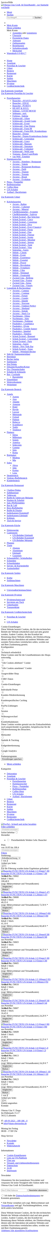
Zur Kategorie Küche (10, 525)
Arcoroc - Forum (20, 295)
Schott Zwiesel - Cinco (22, 219)
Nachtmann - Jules (20, 318)
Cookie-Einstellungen (16, 1155)
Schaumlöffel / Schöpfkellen (19, 558)
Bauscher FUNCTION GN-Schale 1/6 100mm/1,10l (24, 1074)
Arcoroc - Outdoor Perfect (24, 306)
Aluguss (16, 548)
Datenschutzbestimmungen (28, 1195)
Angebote (11, 776)
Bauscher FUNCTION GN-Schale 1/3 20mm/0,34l (24, 1003)
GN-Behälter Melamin (22, 540)
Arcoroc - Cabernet (21, 207)
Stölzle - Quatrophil (21, 275)
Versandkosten (7, 1205)
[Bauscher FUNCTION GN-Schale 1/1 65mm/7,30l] (25, 871)
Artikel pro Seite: (8, 863)
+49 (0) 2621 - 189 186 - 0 (15, 1121)
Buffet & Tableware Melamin (20, 498)
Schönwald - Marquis (22, 144)
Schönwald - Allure (21, 118)
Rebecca (16, 422)
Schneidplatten (13, 563)
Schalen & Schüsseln (16, 372)
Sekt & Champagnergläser (18, 354)
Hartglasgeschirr (14, 159)
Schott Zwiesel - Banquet (23, 336)
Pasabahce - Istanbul (21, 331)
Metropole (17, 414)
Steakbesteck (12, 475)
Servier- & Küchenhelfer (18, 566)
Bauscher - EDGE (20, 103)
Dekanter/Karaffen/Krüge (18, 367)
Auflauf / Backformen (16, 192)
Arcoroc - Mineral (20, 209)
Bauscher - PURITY (21, 106)
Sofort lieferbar (8, 832)
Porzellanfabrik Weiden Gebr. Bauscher (29, 840)
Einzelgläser (12, 379)
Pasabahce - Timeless (21, 334)
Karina (15, 470)
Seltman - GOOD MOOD (24, 111)
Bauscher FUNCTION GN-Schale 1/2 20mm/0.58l (24, 937)
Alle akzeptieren (17, 1230)
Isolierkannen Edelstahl (17, 515)
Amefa (10, 394)
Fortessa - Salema (20, 116)
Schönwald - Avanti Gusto (24, 121)
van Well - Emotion (21, 156)
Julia (14, 468)
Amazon (16, 404)
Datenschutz (12, 1165)
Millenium (17, 437)
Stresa (15, 435)
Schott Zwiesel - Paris (22, 341)
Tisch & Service (14, 520)
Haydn (15, 409)
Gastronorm (12, 533)
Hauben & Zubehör (15, 500)
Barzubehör (17, 377)
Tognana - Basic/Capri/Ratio (25, 154)
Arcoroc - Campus (20, 290)
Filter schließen (8, 826)
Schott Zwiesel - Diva (22, 224)
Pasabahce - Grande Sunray (24, 329)
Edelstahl (16, 553)
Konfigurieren (31, 1230)
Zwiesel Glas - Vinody (22, 285)
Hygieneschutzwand (16, 599)
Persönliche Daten (20, 38)
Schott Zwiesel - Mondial (23, 240)
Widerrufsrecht (13, 1146)
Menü (9, 12)
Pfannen (10, 543)
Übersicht (16, 35)
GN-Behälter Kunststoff (23, 538)
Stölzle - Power (19, 262)
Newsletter (11, 1140)
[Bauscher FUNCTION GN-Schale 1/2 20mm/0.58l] (25, 934)
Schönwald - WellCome (23, 151)
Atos (14, 399)
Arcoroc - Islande (20, 301)
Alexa (15, 465)
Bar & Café (12, 505)
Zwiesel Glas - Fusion (22, 280)
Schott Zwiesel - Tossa (22, 349)
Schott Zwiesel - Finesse (23, 235)
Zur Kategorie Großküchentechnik (16, 612)
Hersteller (5, 835)
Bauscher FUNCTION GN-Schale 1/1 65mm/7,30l (24, 873)
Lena (14, 473)
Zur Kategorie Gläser (10, 197)
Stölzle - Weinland (20, 273)
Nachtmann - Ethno (21, 316)
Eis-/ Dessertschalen (16, 369)
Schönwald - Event (21, 123)
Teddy (15, 427)
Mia (14, 460)
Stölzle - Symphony (21, 268)
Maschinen (12, 812)
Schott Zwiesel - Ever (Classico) (26, 227)
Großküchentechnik (15, 819)
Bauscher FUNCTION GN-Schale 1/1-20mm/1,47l (24, 894)
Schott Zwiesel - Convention (25, 339)
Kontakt (10, 1143)
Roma (15, 452)
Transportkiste (13, 607)
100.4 (16, 847)
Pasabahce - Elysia (20, 326)
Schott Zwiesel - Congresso (24, 222)
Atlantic (16, 402)
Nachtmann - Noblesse (22, 321)
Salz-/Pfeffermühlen (16, 503)
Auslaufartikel (13, 568)
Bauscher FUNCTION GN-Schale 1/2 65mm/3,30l (24, 961)
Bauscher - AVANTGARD (24, 100)
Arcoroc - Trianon (20, 172)
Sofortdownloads (20, 48)
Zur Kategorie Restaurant (12, 485)
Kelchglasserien (14, 202)
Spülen (10, 809)
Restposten (12, 817)
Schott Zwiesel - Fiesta (22, 229)
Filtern (4, 853)
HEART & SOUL (20, 108)
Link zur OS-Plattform (17, 1158)
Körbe (9, 578)
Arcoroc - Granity (20, 298)
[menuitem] (29, 12)
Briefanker (11, 455)
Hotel (14, 407)
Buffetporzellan (14, 184)
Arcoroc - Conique (20, 293)
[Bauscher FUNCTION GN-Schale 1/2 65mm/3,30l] (25, 958)
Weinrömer (12, 384)
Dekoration (12, 773)
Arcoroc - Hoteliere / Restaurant (26, 161)
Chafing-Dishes (14, 490)
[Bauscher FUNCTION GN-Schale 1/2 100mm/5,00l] (25, 913)
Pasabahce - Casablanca (23, 323)
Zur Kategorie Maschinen (12, 585)
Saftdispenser (13, 492)
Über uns (11, 1160)
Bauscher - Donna (20, 134)
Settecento (17, 445)
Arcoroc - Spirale (20, 311)
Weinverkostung (14, 382)
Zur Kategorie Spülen (10, 573)
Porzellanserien (13, 98)
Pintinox (10, 432)
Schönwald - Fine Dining (23, 126)
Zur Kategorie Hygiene (11, 595)
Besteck (10, 801)
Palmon (15, 419)
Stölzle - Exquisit (20, 260)
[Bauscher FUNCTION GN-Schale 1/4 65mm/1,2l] (24, 1048)
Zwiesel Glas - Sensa (21, 283)
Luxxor (15, 412)
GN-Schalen (12, 189)
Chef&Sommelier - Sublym (24, 214)
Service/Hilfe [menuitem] (7, 2)
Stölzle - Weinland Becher (24, 351)
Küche (10, 806)
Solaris (15, 440)
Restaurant (11, 804)
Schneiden (11, 560)
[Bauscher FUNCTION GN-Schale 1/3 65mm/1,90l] (25, 1024)
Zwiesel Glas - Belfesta (22, 278)
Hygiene (10, 814)
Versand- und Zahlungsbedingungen (23, 1163)
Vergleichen (7, 886)
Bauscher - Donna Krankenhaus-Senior (30, 136)
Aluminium (17, 550)
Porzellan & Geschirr (16, 779)
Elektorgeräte (13, 530)
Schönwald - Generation (23, 139)
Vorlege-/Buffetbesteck (17, 478)
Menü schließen (14, 28)
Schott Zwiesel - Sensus (23, 242)
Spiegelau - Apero (20, 250)
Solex (9, 463)
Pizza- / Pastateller (15, 182)
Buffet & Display (14, 510)
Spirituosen (12, 362)
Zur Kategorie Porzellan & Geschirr (17, 93)
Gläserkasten (12, 605)
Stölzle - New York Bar (22, 346)
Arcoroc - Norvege (20, 303)
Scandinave (17, 424)
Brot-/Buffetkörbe (15, 508)
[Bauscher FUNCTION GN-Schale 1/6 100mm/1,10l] (25, 1071)
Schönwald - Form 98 (22, 128)
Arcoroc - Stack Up (21, 313)
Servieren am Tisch (15, 602)
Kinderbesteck (13, 480)
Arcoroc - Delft (19, 169)
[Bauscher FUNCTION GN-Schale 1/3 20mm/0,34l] (25, 1000)
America (16, 442)
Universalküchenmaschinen (19, 590)
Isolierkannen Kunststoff (18, 513)
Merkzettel (17, 51)
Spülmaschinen (13, 580)
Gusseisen (16, 555)
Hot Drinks (12, 364)
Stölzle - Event (19, 255)
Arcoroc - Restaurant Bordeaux (26, 167)
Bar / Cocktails (13, 374)
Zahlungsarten (18, 43)
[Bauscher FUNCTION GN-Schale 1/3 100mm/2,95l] (25, 979)
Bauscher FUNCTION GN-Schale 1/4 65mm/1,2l (23, 1050)
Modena (16, 457)
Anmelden (17, 33)
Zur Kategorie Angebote (12, 91)
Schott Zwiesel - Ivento (22, 237)
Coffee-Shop (12, 187)
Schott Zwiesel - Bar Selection (26, 217)
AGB (9, 1168)
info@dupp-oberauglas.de (15, 1123)
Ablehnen (5, 1230)
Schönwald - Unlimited (22, 149)
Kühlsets (11, 518)
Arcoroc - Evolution (21, 179)
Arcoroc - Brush (19, 177)
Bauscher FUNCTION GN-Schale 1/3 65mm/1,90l (24, 1027)
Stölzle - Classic (19, 252)
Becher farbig (13, 359)
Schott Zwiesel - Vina (22, 247)
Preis (3, 845)
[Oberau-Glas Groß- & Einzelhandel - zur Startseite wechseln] (26, 7)
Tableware (11, 495)
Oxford (15, 417)
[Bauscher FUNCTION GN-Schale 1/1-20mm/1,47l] (25, 892)
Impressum (12, 1170)
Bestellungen (18, 45)
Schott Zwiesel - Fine (22, 232)
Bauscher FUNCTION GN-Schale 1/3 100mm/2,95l (24, 982)
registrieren (32, 33)
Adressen (16, 40)
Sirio (14, 450)
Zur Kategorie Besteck (11, 389)
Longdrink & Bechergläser (19, 288)
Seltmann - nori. (19, 113)
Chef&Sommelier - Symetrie (25, 212)
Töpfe (9, 545)
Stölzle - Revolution (21, 265)
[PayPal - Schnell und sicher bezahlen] (18, 824)
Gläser (10, 799)
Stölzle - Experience (21, 257)
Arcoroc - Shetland (20, 308)
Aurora (15, 397)
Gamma (16, 447)
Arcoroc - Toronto (20, 174)
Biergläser (11, 356)
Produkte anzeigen (10, 829)
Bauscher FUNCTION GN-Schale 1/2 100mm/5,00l (24, 916)
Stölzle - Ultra (18, 270)
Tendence (16, 430)
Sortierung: (6, 855)
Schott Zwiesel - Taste (22, 245)
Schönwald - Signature (22, 146)
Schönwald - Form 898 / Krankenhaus (29, 131)
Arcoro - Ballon (19, 204)
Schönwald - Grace (21, 141)
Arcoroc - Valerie (20, 164)
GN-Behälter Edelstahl (22, 535)
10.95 (8, 847)
